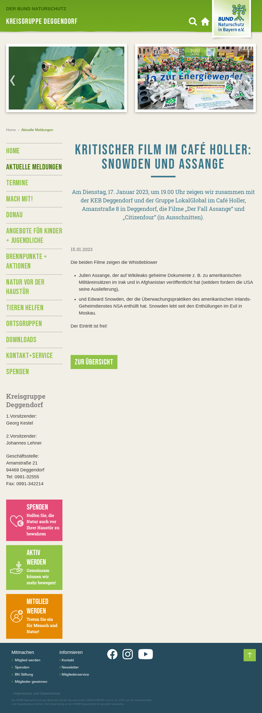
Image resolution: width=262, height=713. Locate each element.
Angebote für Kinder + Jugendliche (34, 235)
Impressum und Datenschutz (36, 693)
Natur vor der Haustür (25, 287)
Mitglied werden (27, 660)
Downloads (21, 339)
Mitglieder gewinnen (30, 681)
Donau (14, 215)
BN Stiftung (23, 674)
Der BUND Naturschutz (36, 8)
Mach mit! (19, 199)
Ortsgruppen (24, 323)
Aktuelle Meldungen (34, 167)
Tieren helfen (25, 307)
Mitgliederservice (75, 674)
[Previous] (12, 80)
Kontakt (68, 660)
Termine (17, 183)
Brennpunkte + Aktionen (26, 261)
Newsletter (70, 667)
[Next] (249, 80)
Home (11, 130)
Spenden (17, 371)
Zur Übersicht (94, 362)
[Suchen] (193, 21)
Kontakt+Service (29, 355)
